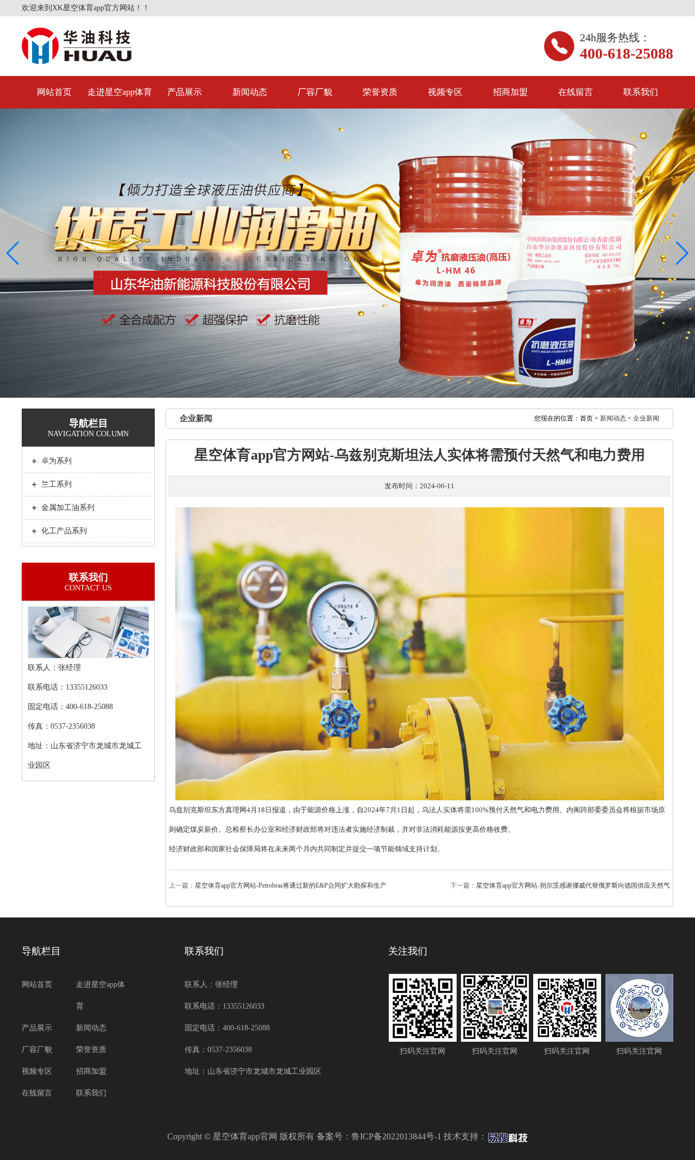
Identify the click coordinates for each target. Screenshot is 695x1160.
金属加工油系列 (67, 507)
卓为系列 (56, 461)
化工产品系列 (64, 531)
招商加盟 (510, 92)
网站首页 (54, 92)
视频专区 (445, 92)
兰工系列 (56, 484)
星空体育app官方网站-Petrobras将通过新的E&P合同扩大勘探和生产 (291, 885)
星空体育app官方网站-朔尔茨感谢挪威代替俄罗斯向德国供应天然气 (573, 885)
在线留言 (575, 92)
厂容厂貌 (315, 92)
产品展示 (184, 92)
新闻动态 (249, 92)
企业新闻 (646, 418)
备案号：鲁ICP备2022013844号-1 (379, 1136)
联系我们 (640, 92)
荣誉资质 (380, 92)
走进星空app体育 (119, 92)
